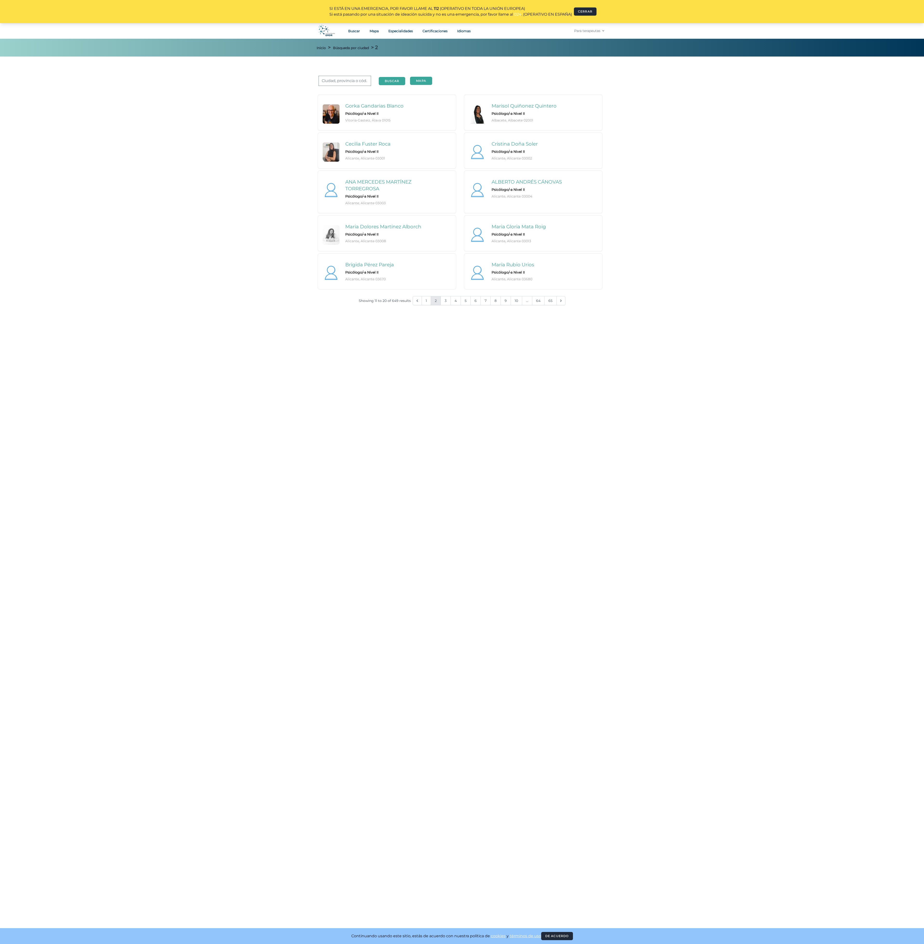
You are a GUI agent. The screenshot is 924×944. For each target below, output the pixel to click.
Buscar (354, 31)
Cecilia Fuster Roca (368, 144)
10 (516, 301)
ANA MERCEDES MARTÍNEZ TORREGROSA (378, 185)
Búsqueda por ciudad (351, 48)
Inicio (321, 48)
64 (538, 301)
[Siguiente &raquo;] (560, 300)
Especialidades (400, 31)
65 (550, 301)
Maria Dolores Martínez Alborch (383, 227)
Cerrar (585, 11)
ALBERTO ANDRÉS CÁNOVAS (527, 182)
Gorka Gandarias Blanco (374, 106)
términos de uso (525, 936)
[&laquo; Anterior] (417, 300)
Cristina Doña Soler (515, 144)
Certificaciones (435, 31)
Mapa (374, 31)
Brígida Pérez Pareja (369, 265)
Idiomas (464, 31)
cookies (498, 936)
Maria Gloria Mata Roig (519, 227)
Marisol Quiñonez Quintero (524, 106)
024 (517, 14)
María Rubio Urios (513, 265)
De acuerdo (557, 936)
